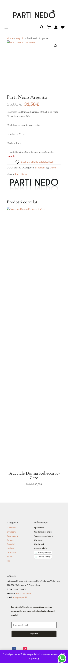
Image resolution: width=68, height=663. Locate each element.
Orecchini (11, 552)
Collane (10, 548)
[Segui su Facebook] (14, 649)
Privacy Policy (44, 552)
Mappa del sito (40, 548)
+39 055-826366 (23, 593)
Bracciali (40, 167)
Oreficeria (11, 531)
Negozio (20, 38)
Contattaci (39, 544)
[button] (55, 46)
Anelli (9, 556)
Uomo (53, 167)
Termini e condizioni (43, 536)
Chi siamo (38, 540)
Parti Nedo (21, 174)
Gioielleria (11, 527)
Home (10, 38)
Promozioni (12, 536)
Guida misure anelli (43, 531)
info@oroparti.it (20, 597)
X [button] (38, 658)
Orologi (10, 540)
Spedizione (39, 527)
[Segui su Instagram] (25, 649)
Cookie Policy (44, 556)
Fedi (9, 560)
